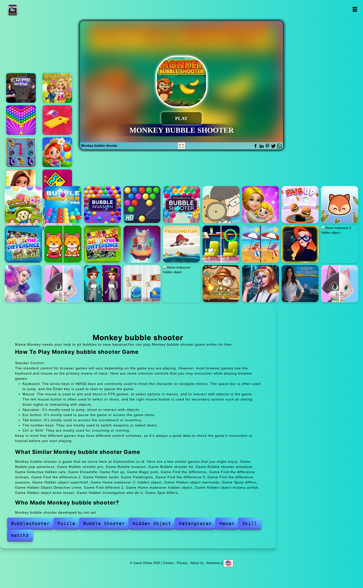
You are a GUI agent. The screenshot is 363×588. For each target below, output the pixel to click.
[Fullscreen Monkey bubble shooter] (181, 145)
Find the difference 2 (102, 244)
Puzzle (66, 523)
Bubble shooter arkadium (181, 204)
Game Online (28, 9)
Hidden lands (142, 244)
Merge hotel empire (21, 184)
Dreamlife (260, 204)
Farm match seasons (57, 152)
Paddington (181, 244)
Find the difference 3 (221, 244)
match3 (20, 535)
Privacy (182, 563)
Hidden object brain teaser (260, 283)
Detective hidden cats (221, 204)
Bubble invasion (102, 204)
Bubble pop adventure (23, 204)
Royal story (57, 88)
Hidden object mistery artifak (221, 283)
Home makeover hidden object (181, 283)
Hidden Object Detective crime (102, 283)
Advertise (213, 563)
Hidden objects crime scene (21, 88)
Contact (168, 563)
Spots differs (62, 283)
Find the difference (23, 244)
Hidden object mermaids (23, 283)
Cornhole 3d (57, 120)
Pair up (300, 204)
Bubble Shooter (104, 523)
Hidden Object (152, 523)
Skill (249, 523)
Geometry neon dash (57, 184)
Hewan (227, 523)
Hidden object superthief (300, 244)
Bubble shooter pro (62, 204)
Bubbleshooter (30, 523)
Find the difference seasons (260, 244)
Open (354, 9)
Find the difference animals (62, 244)
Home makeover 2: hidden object (339, 244)
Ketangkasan (195, 523)
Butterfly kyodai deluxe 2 (21, 152)
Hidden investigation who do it (300, 283)
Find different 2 (142, 283)
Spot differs (339, 283)
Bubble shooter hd (142, 204)
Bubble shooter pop (21, 120)
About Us (197, 563)
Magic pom (339, 204)
